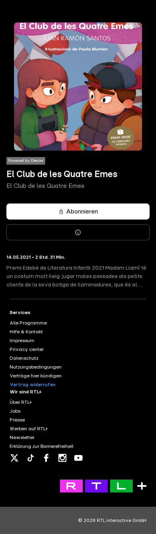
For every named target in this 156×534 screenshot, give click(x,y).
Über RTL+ (21, 402)
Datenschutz (24, 358)
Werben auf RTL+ (29, 428)
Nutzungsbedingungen (36, 367)
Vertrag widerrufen (33, 384)
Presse (17, 419)
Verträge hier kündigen (36, 375)
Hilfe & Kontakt (26, 331)
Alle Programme (28, 322)
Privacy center (27, 349)
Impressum (22, 340)
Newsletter (22, 437)
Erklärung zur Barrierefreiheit (42, 446)
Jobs (15, 411)
